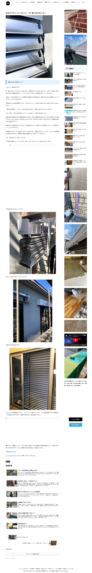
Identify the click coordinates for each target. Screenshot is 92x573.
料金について (51, 568)
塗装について (44, 568)
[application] (75, 340)
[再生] (66, 345)
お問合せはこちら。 (11, 451)
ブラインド (9, 412)
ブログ (8, 461)
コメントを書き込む (33, 554)
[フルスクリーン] (85, 345)
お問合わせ (65, 568)
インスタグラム (10, 455)
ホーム (20, 568)
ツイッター (18, 455)
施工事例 (32, 568)
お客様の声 (37, 568)
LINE (72, 568)
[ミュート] (83, 345)
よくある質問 (58, 568)
